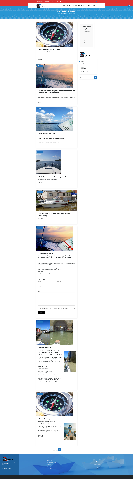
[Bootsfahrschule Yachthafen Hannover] (40, 5)
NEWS (68, 5)
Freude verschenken (46, 253)
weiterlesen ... (40, 59)
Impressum (49, 464)
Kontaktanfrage (49, 460)
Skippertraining (44, 419)
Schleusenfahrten (45, 347)
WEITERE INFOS (86, 5)
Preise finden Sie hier (44, 372)
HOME (64, 5)
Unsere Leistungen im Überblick (50, 49)
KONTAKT (94, 5)
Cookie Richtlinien (50, 468)
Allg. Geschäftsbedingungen (51, 462)
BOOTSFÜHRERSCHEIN (77, 5)
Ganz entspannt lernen (47, 133)
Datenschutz (49, 466)
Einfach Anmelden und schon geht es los (53, 177)
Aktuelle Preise (40, 271)
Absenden (41, 312)
